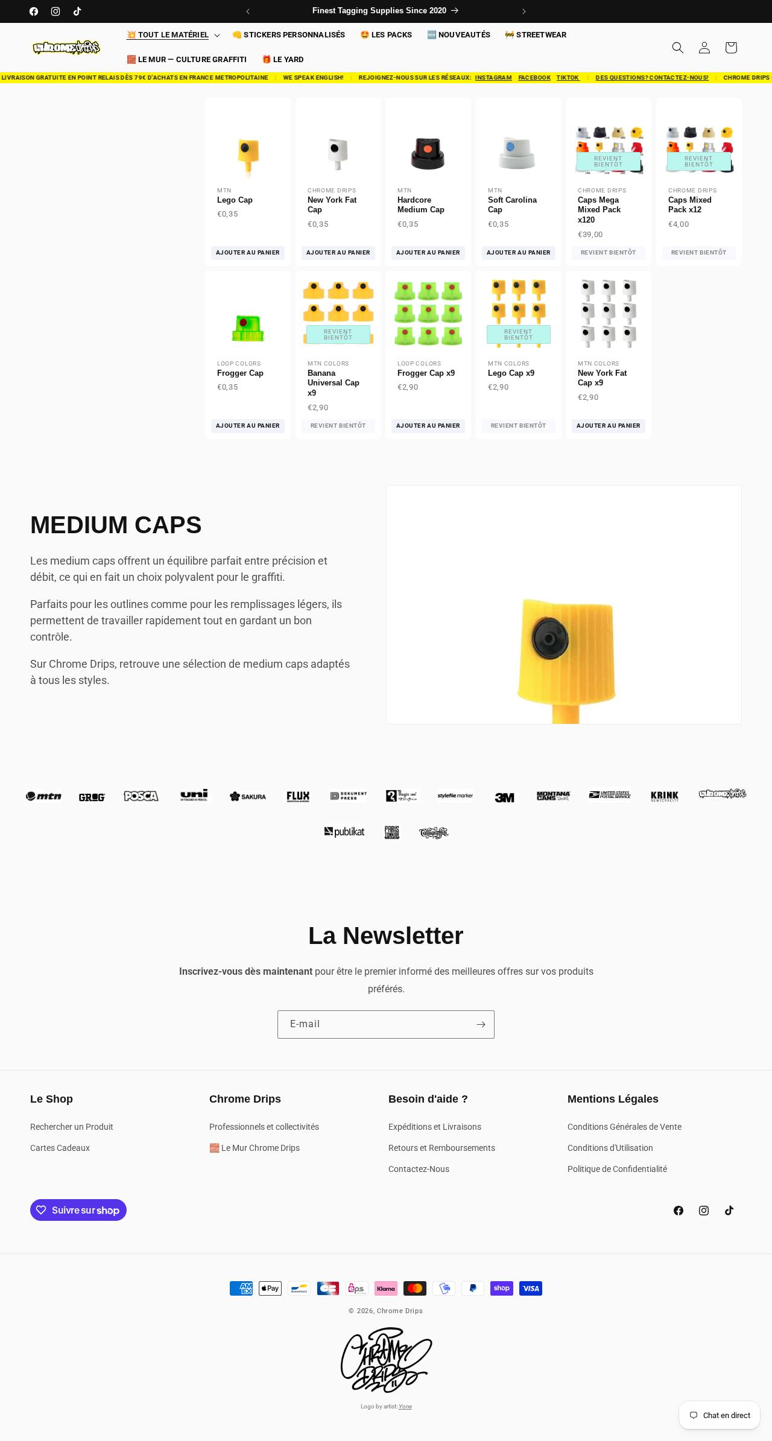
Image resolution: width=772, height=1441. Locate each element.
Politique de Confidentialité (617, 1169)
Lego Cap (235, 199)
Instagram (485, 77)
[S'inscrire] (480, 1024)
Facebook (526, 77)
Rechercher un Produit (71, 1127)
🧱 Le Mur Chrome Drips (254, 1148)
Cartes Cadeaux (60, 1148)
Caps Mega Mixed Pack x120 (599, 210)
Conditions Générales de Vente (625, 1127)
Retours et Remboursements (441, 1148)
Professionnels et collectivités (264, 1127)
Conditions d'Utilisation (610, 1148)
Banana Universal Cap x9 (333, 383)
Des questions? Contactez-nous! (644, 77)
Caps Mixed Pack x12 (690, 205)
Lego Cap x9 (511, 373)
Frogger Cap (240, 373)
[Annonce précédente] (248, 11)
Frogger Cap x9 (426, 373)
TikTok (560, 77)
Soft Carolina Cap (512, 205)
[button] (172, 35)
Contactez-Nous (418, 1169)
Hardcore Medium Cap (421, 205)
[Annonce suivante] (524, 11)
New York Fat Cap (332, 205)
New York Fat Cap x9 (602, 378)
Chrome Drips (400, 1311)
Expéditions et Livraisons (434, 1127)
